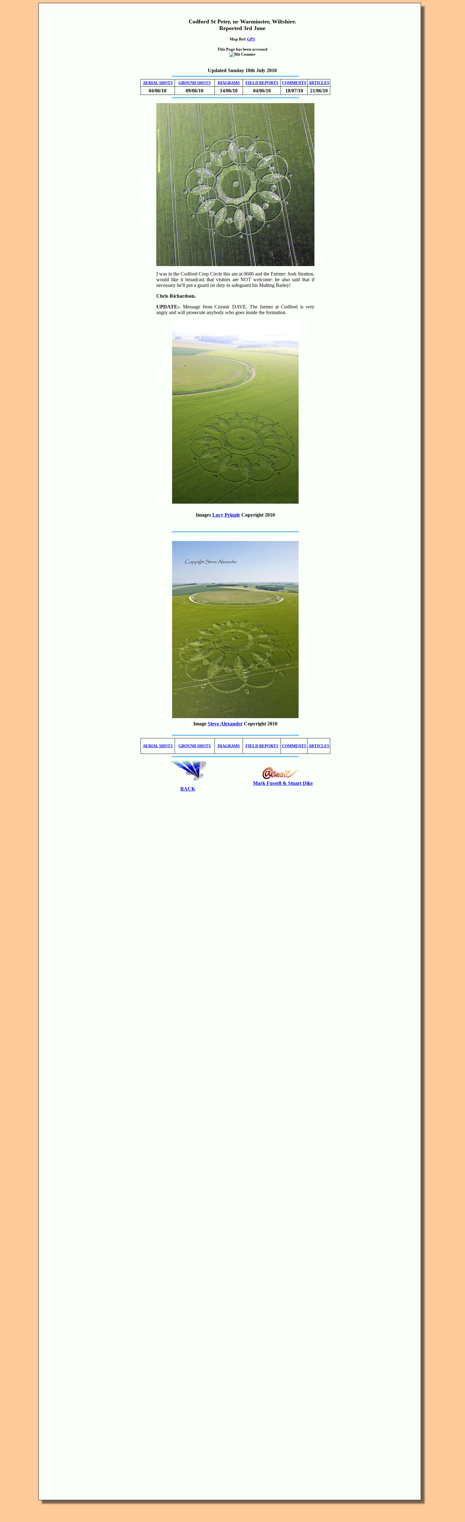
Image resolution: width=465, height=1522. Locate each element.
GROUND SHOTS (194, 82)
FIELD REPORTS (261, 82)
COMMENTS (294, 82)
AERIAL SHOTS (158, 82)
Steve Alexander (225, 723)
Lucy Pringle (226, 515)
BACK (187, 789)
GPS (251, 39)
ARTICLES (318, 82)
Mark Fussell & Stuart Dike (283, 783)
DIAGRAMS (229, 82)
